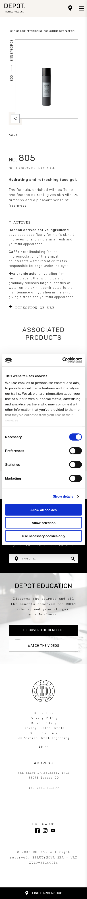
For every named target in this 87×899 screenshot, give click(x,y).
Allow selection (44, 523)
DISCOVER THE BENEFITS (43, 630)
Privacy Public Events (44, 728)
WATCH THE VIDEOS (43, 646)
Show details (63, 496)
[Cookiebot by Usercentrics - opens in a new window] (62, 360)
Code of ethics (43, 733)
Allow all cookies (43, 510)
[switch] (75, 450)
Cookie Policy (43, 723)
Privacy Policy (44, 718)
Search (73, 558)
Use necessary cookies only (43, 536)
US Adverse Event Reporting (43, 738)
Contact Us (44, 713)
